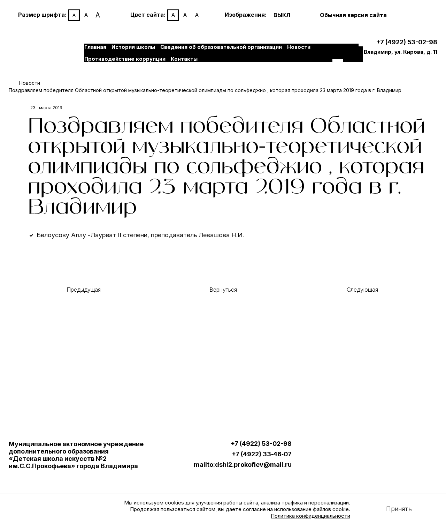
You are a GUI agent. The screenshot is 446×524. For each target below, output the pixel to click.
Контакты (184, 58)
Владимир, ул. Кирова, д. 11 (400, 51)
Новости (298, 47)
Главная (95, 47)
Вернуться (223, 289)
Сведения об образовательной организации (221, 47)
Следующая (362, 289)
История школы (133, 47)
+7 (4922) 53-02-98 (406, 42)
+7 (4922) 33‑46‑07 (262, 454)
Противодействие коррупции (125, 58)
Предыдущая (84, 289)
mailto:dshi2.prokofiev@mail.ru (243, 464)
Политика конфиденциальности (310, 515)
